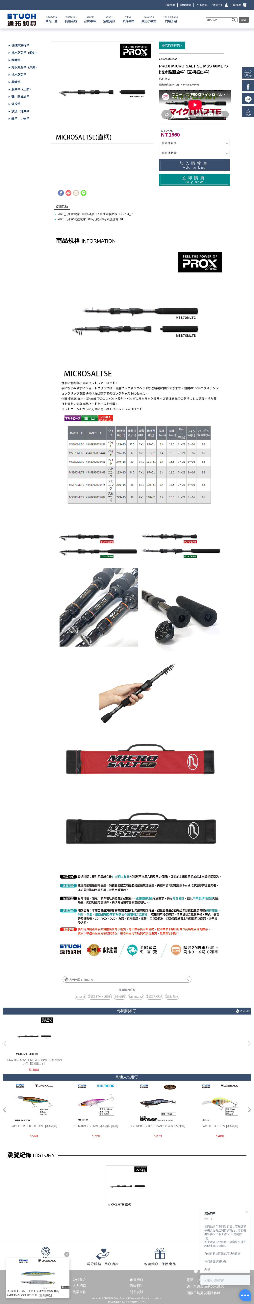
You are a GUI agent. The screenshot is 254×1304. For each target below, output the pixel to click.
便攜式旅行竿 (20, 45)
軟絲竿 (16, 60)
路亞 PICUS (154, 996)
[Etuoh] (21, 19)
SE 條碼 (120, 996)
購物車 (239, 5)
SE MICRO (136, 996)
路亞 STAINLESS (100, 996)
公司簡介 (169, 5)
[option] (102, 92)
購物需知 (185, 5)
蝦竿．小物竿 (20, 118)
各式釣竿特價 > (172, 45)
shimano (87, 979)
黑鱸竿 (16, 82)
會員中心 (218, 5)
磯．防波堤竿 (20, 96)
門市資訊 (202, 5)
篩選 (243, 19)
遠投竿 (16, 103)
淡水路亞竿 (19, 74)
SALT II (80, 996)
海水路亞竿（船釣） (25, 52)
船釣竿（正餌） (22, 89)
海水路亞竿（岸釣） (25, 67)
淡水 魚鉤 (172, 996)
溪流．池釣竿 (20, 111)
